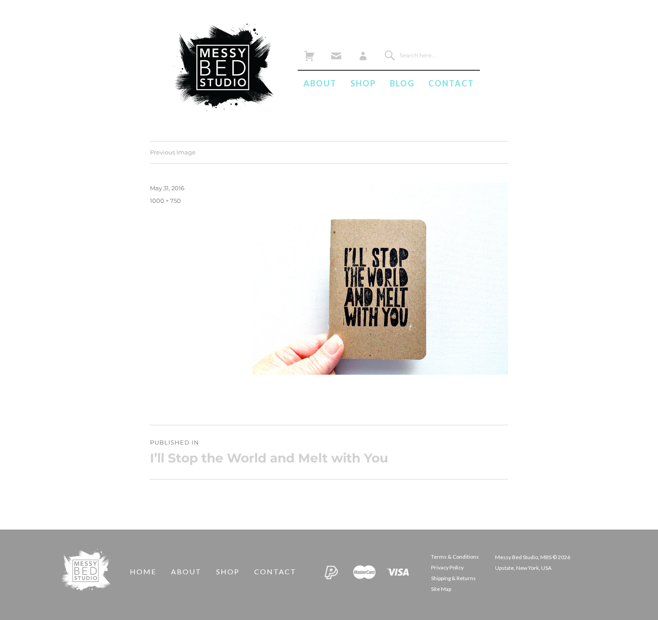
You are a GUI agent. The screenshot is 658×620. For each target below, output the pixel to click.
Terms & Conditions (455, 556)
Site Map (441, 589)
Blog (402, 83)
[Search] (389, 55)
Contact (451, 83)
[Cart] (309, 53)
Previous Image (173, 152)
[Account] (363, 53)
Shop (363, 83)
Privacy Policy (447, 567)
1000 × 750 (165, 200)
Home (143, 571)
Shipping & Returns (453, 578)
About (320, 83)
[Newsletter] (336, 53)
